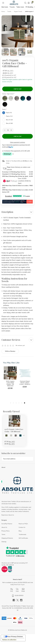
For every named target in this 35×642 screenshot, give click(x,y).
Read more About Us (7, 515)
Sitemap (3, 542)
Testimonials (22, 534)
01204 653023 (22, 582)
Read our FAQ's (23, 524)
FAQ (11, 591)
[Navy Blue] (28, 98)
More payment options (17, 142)
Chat (17, 591)
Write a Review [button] (10, 351)
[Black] (4, 104)
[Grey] (16, 98)
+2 (24, 435)
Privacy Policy (5, 531)
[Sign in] (28, 3)
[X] (18, 600)
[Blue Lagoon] (22, 98)
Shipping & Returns (7, 538)
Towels (12, 7)
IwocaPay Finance (6, 524)
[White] (10, 98)
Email (23, 591)
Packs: (4, 109)
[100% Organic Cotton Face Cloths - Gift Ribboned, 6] (14, 421)
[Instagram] (21, 600)
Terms (3, 534)
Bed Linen (4, 7)
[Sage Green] (4, 98)
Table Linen (20, 7)
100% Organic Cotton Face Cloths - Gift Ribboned (13, 430)
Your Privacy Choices (15, 636)
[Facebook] (14, 600)
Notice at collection (9, 640)
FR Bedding (29, 7)
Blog (20, 531)
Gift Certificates (23, 538)
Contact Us (22, 527)
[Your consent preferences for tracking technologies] (2, 481)
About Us (4, 527)
